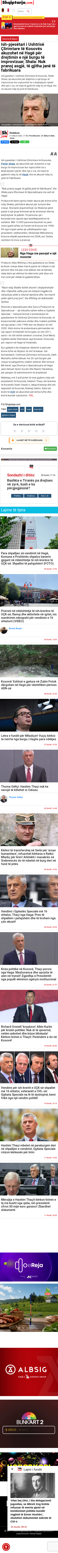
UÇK (12, 391)
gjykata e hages (8, 415)
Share (6, 142)
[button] (6, 1547)
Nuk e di (44, 496)
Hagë (25, 174)
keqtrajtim (38, 409)
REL (32, 395)
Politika (17, 496)
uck (22, 409)
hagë (29, 409)
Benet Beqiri (16, 628)
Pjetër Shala (8, 163)
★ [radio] (15, 431)
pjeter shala (13, 409)
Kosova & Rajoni (10, 39)
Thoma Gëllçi (16, 797)
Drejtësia (31, 496)
